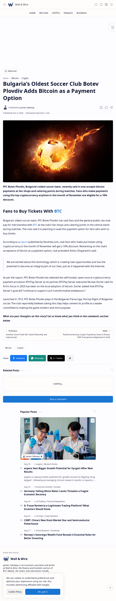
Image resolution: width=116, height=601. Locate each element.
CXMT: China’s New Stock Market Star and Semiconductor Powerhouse (57, 522)
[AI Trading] (41, 501)
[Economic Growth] (44, 486)
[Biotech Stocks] (50, 464)
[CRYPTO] (56, 13)
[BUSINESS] (82, 13)
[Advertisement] (58, 41)
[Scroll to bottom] (110, 587)
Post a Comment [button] (58, 399)
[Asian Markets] (51, 516)
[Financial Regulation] (56, 501)
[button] (4, 4)
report (24, 242)
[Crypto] (20, 347)
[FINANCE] (68, 13)
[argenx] (40, 464)
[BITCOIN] (44, 13)
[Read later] (101, 107)
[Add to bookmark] (93, 420)
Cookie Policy (14, 591)
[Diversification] (43, 530)
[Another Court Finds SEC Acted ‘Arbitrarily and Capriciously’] (30, 334)
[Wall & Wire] (11, 5)
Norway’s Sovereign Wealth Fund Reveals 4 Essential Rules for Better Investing (60, 536)
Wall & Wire (21, 4)
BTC (58, 211)
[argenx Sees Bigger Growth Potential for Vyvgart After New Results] (58, 438)
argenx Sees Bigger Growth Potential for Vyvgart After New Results (58, 470)
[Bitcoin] (8, 347)
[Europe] (57, 486)
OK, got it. (43, 591)
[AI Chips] (40, 516)
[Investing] (55, 530)
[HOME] (32, 13)
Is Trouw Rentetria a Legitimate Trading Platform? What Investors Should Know (56, 507)
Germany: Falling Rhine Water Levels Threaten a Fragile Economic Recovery (56, 493)
